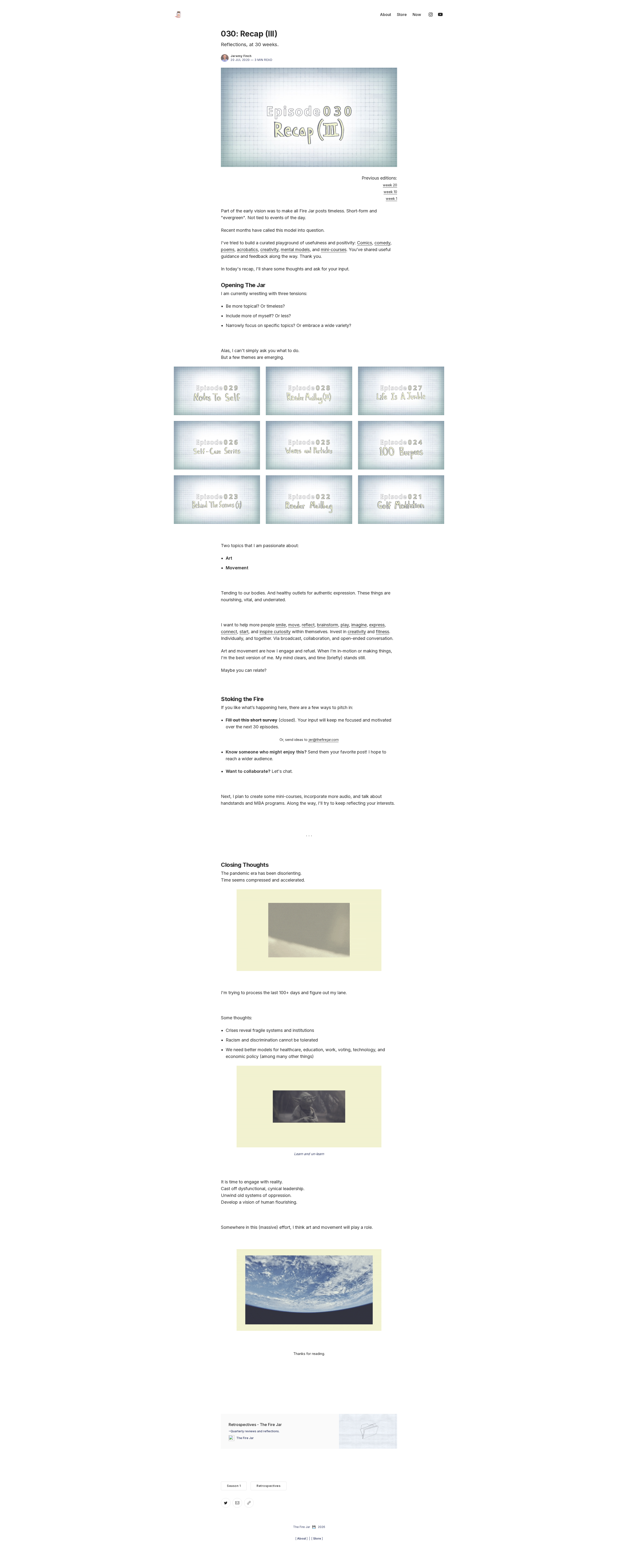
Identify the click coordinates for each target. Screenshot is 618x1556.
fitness (382, 631)
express (377, 624)
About (385, 14)
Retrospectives (269, 1486)
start (243, 631)
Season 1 (234, 1486)
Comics (364, 242)
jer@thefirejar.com (324, 740)
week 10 (390, 192)
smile (281, 624)
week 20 (390, 185)
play (345, 624)
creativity (269, 249)
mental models (295, 249)
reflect (308, 624)
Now (417, 14)
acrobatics (247, 249)
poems (227, 249)
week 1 (391, 198)
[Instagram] (431, 14)
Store (402, 14)
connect (229, 631)
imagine (359, 624)
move (293, 624)
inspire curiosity (275, 631)
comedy (382, 242)
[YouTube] (440, 14)
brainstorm (327, 624)
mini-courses (333, 249)
